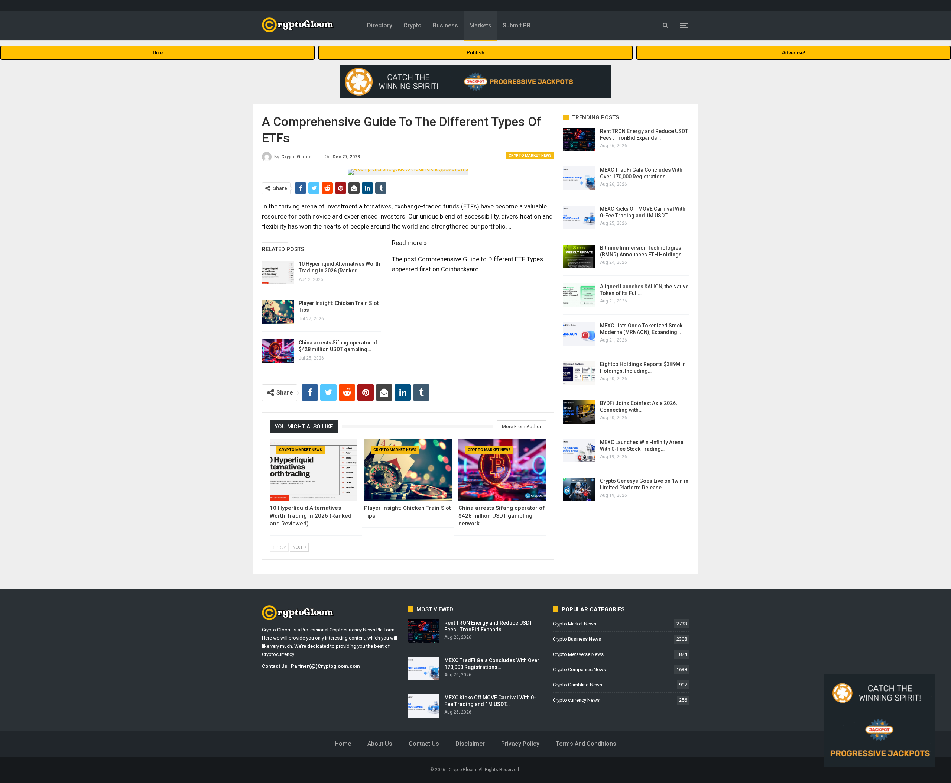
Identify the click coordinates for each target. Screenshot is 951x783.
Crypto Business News (577, 639)
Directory (379, 25)
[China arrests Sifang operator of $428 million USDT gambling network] (278, 351)
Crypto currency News (576, 700)
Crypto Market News (530, 155)
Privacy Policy (520, 743)
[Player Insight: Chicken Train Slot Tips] (278, 312)
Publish (475, 52)
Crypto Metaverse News (578, 654)
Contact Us (424, 743)
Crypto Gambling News (577, 684)
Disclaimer (470, 743)
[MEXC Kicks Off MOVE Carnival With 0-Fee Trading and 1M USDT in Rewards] (579, 217)
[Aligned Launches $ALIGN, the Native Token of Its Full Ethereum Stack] (579, 295)
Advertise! (793, 52)
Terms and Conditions (586, 743)
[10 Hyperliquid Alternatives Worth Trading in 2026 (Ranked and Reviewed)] (278, 272)
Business (445, 25)
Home (343, 743)
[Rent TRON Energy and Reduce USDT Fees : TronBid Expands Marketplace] (579, 140)
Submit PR (516, 25)
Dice (158, 52)
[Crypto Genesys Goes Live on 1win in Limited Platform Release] (579, 489)
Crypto (412, 25)
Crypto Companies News (579, 669)
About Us (379, 743)
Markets (480, 25)
